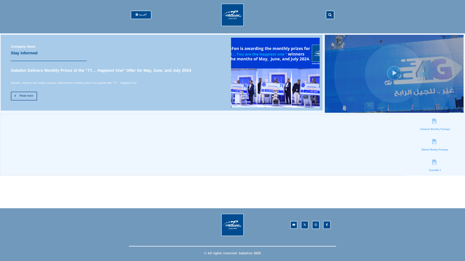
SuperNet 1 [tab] (435, 170)
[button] (330, 15)
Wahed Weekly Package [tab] (435, 149)
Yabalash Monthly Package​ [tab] (435, 129)
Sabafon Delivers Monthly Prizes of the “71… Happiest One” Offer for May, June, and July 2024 (101, 70)
